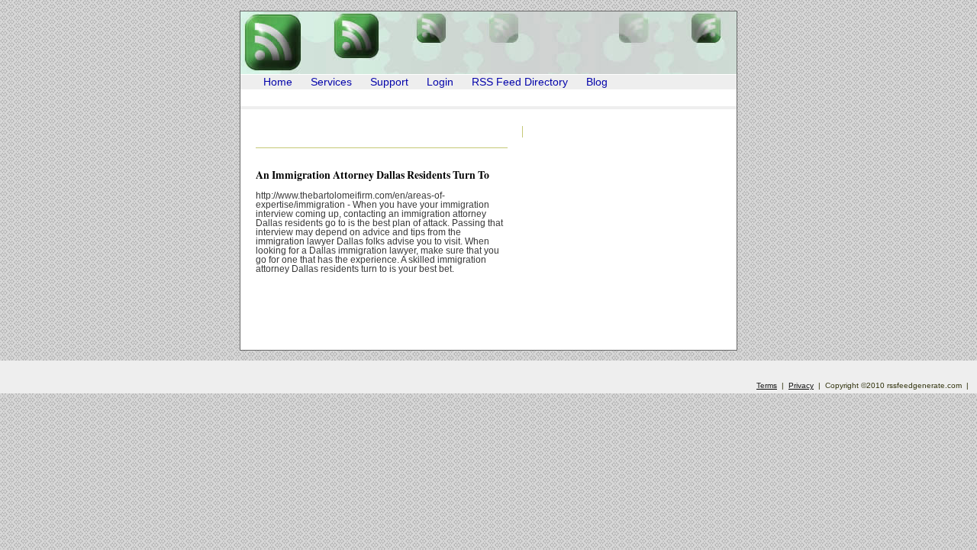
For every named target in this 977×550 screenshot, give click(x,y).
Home (277, 82)
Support (389, 82)
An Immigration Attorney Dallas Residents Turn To (372, 175)
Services (331, 82)
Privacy (801, 385)
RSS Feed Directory (520, 82)
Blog (597, 82)
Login (440, 82)
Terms (766, 385)
